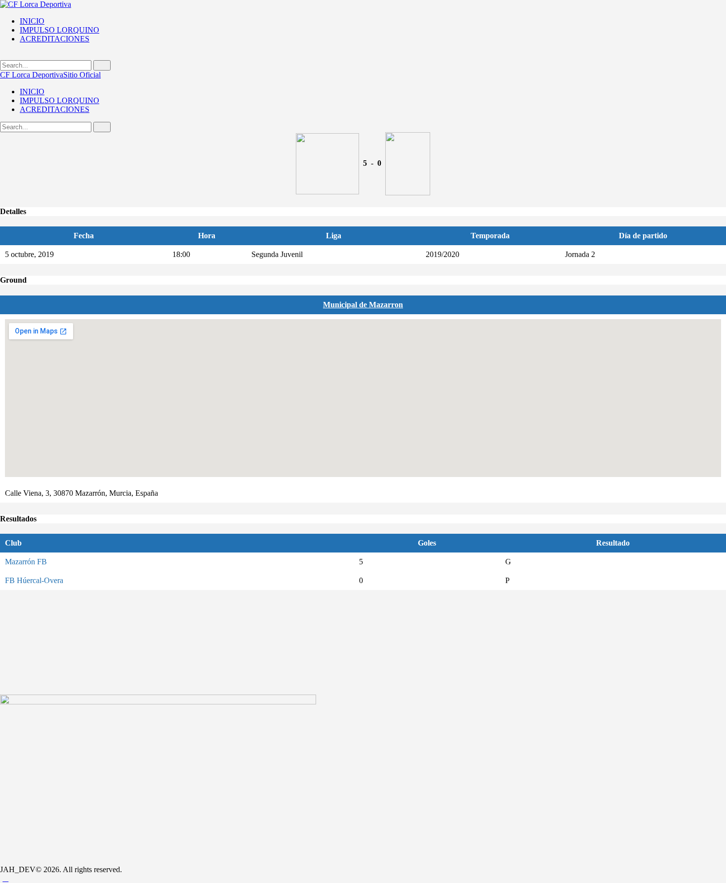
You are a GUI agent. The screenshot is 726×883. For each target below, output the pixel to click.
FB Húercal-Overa (34, 580)
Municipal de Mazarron (363, 304)
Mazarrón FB (26, 561)
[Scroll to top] (5, 878)
